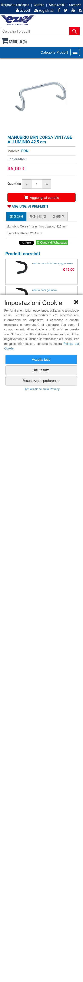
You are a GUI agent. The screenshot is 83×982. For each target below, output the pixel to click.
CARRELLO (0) (17, 41)
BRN (25, 151)
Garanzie (75, 5)
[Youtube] (71, 10)
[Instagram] (79, 10)
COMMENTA (58, 216)
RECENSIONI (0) (38, 216)
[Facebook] (57, 10)
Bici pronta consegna (15, 5)
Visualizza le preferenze (41, 380)
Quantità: (14, 183)
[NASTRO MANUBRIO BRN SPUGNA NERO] (21, 267)
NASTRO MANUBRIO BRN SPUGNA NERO (52, 263)
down (26, 184)
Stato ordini (56, 5)
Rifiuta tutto (41, 370)
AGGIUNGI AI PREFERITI (29, 206)
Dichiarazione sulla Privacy (42, 389)
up (46, 184)
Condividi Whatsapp (53, 242)
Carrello (39, 5)
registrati (46, 10)
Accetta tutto (41, 359)
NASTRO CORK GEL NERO (44, 290)
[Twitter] (64, 10)
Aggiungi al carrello (43, 197)
